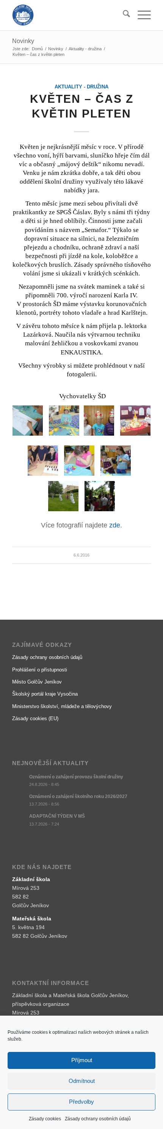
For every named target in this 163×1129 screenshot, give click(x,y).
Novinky (23, 41)
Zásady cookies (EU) (35, 718)
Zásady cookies (45, 1118)
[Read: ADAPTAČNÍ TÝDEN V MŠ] (19, 820)
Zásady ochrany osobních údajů (98, 1118)
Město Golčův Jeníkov (37, 682)
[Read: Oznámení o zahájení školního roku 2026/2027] (19, 800)
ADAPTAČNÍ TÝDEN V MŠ (57, 816)
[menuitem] (122, 15)
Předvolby (81, 1101)
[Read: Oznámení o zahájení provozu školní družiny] (19, 780)
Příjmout (81, 1060)
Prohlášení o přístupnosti (39, 670)
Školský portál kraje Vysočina (45, 694)
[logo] (67, 15)
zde (114, 525)
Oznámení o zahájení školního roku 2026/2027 (78, 796)
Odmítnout (82, 1081)
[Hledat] (122, 15)
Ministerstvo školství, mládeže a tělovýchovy (62, 706)
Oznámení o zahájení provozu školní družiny (76, 776)
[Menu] (140, 15)
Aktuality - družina (81, 87)
